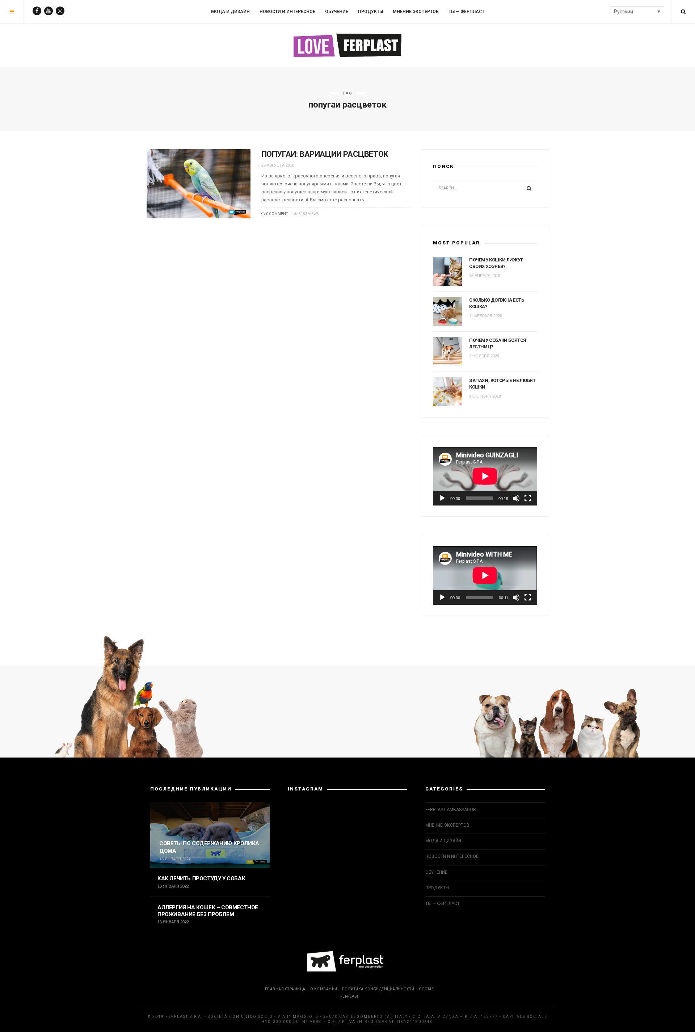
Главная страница (285, 989)
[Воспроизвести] (442, 498)
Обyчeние (336, 11)
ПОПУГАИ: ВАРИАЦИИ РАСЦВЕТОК (324, 154)
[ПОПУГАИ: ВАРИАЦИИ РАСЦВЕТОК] (198, 183)
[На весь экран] (527, 498)
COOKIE (426, 989)
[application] (485, 476)
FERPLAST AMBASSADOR (450, 809)
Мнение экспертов (416, 11)
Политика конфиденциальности (378, 989)
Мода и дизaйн (230, 11)
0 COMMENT (276, 214)
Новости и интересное (287, 11)
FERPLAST (349, 996)
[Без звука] (516, 498)
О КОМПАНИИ (323, 989)
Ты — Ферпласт (466, 11)
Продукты (370, 11)
